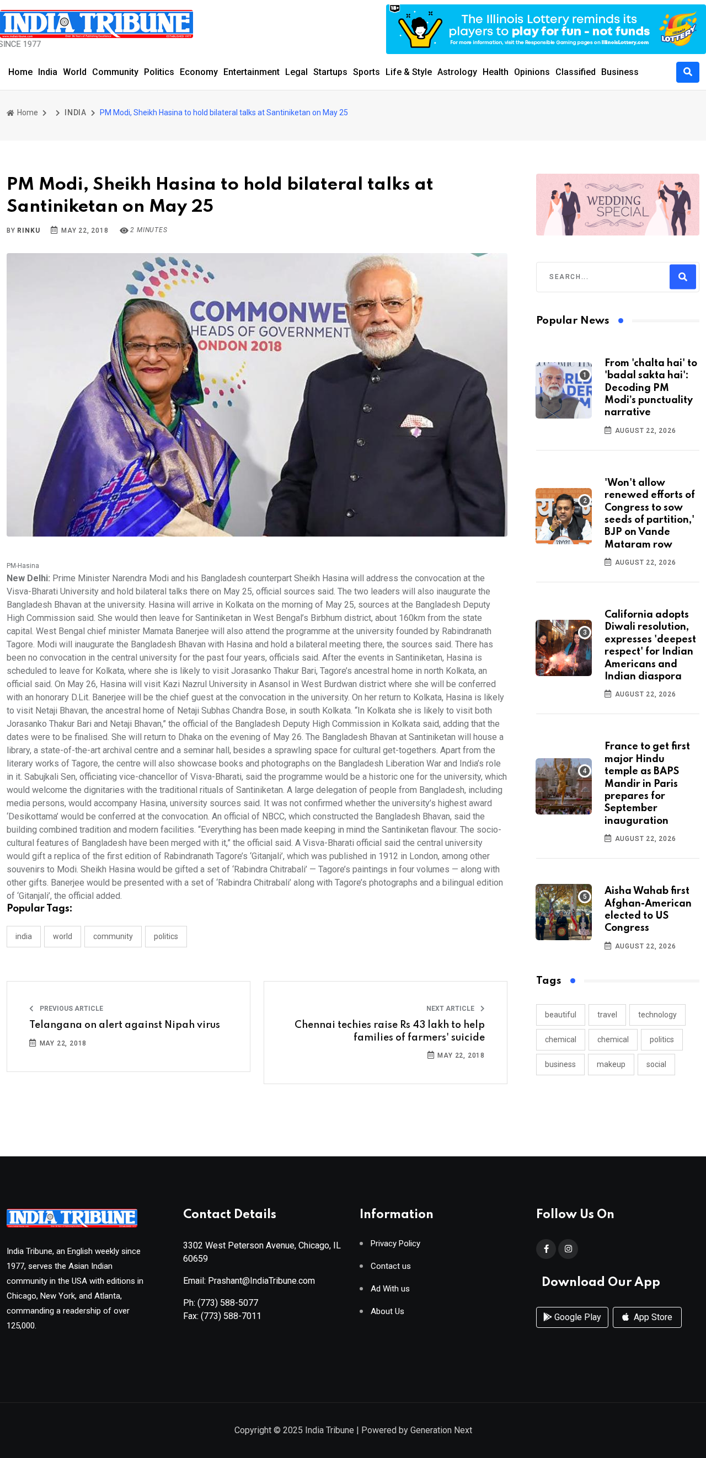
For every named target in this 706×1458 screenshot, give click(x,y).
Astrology (457, 72)
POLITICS (166, 936)
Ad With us (390, 1289)
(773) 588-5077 (227, 1303)
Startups (330, 72)
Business (620, 72)
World (75, 72)
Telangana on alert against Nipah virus (124, 1025)
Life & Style (409, 72)
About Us (387, 1311)
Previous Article (70, 1008)
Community (115, 72)
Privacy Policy (395, 1244)
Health (496, 72)
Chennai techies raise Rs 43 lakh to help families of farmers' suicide (390, 1031)
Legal (296, 72)
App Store (652, 1317)
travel (607, 1014)
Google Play (576, 1317)
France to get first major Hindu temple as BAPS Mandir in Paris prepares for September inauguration (647, 784)
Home (20, 72)
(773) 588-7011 (231, 1316)
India (47, 72)
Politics (159, 72)
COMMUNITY (113, 936)
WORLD (62, 936)
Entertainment (251, 72)
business (560, 1064)
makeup (611, 1064)
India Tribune (329, 1430)
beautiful (560, 1014)
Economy (199, 72)
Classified (575, 72)
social (656, 1064)
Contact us (391, 1266)
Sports (366, 72)
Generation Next (441, 1430)
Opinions (532, 72)
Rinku (28, 230)
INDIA (76, 112)
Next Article (451, 1008)
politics (662, 1039)
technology (657, 1014)
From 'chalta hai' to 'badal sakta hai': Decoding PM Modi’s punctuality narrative (651, 388)
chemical (560, 1039)
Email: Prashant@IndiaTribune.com (249, 1280)
